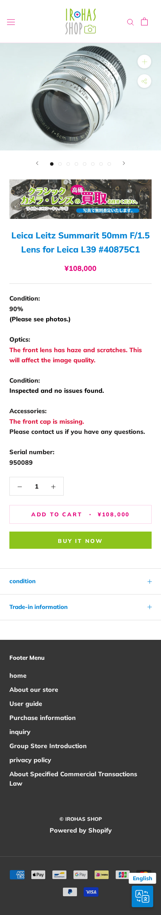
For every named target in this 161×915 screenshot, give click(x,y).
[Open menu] (11, 21)
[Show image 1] (52, 164)
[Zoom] (144, 61)
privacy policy (30, 760)
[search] (130, 21)
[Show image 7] (101, 164)
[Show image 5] (84, 164)
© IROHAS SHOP (80, 819)
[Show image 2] (60, 164)
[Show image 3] (68, 164)
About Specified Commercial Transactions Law (73, 778)
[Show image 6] (93, 164)
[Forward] (37, 163)
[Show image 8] (109, 164)
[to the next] (124, 163)
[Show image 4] (76, 164)
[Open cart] (144, 21)
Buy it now (80, 540)
